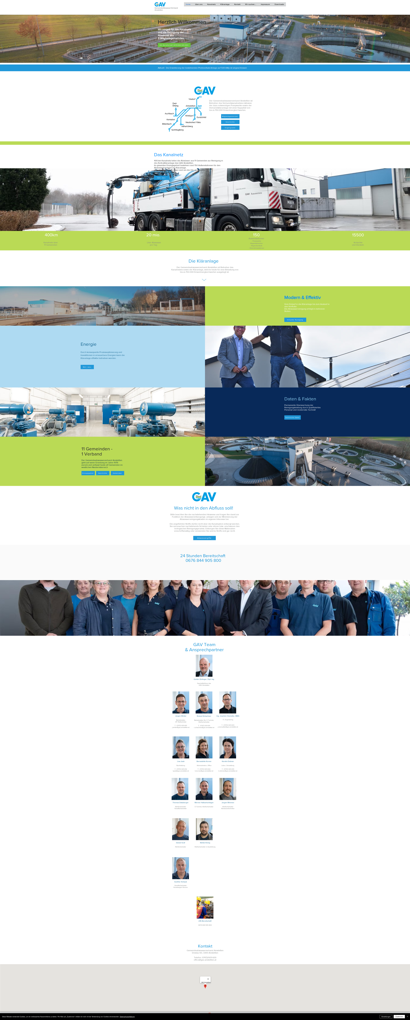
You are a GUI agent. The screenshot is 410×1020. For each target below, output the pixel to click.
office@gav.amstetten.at (205, 960)
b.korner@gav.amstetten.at (204, 771)
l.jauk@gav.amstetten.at (181, 771)
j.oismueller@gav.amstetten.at (228, 727)
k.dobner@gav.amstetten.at (227, 771)
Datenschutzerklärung (127, 1017)
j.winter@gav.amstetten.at (180, 727)
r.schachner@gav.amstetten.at (204, 727)
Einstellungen (386, 1017)
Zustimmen (399, 1017)
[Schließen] (407, 1016)
